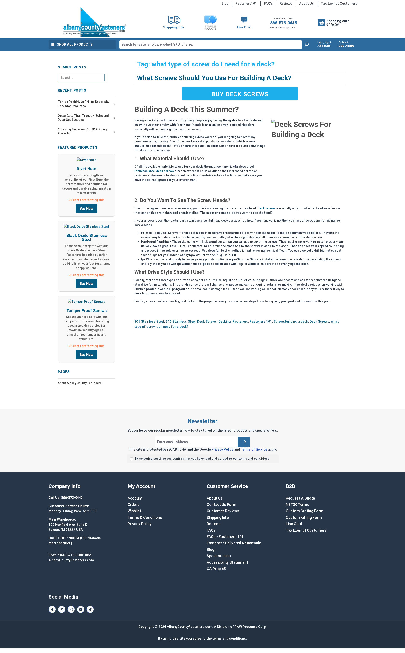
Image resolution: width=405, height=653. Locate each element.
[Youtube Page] (80, 609)
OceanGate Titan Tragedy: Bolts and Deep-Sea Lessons (83, 118)
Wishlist (134, 511)
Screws (279, 322)
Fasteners (240, 322)
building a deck (296, 322)
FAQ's (268, 3)
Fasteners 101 (261, 322)
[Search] (306, 44)
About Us (306, 3)
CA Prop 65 (216, 569)
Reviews (286, 3)
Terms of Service (254, 449)
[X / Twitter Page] (61, 609)
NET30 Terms (297, 505)
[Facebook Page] (52, 609)
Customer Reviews (223, 511)
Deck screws (266, 208)
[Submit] (243, 441)
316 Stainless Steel (181, 322)
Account (135, 498)
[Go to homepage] (95, 22)
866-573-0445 (283, 22)
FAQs (211, 530)
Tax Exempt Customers (339, 3)
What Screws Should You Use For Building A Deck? (214, 78)
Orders (133, 505)
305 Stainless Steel (149, 322)
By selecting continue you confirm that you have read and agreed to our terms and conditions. (202, 459)
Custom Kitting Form (304, 517)
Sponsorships (219, 556)
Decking (225, 322)
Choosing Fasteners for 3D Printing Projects (82, 131)
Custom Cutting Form (304, 511)
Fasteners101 (246, 3)
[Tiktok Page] (90, 609)
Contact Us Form (221, 505)
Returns (213, 524)
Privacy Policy (222, 449)
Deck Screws (207, 322)
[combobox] (210, 44)
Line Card (294, 524)
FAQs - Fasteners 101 (225, 537)
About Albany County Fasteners (80, 383)
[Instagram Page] (71, 609)
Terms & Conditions (145, 517)
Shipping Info (218, 517)
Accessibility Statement (227, 562)
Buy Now (86, 208)
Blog (225, 3)
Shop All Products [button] (75, 44)
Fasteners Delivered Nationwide (234, 543)
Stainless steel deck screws (154, 171)
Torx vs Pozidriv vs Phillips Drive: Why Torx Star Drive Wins (83, 104)
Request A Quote (300, 498)
